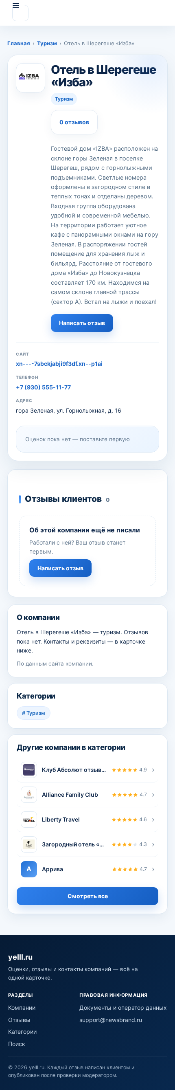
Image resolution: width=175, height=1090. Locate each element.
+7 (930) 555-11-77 (43, 387)
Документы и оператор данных (123, 1007)
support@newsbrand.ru (110, 1019)
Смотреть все (88, 895)
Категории (22, 1031)
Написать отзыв (82, 322)
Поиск (16, 1043)
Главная (18, 43)
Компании (21, 1007)
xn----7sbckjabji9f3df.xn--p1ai (59, 363)
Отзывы (19, 1019)
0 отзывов (74, 122)
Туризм (47, 43)
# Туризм (33, 713)
